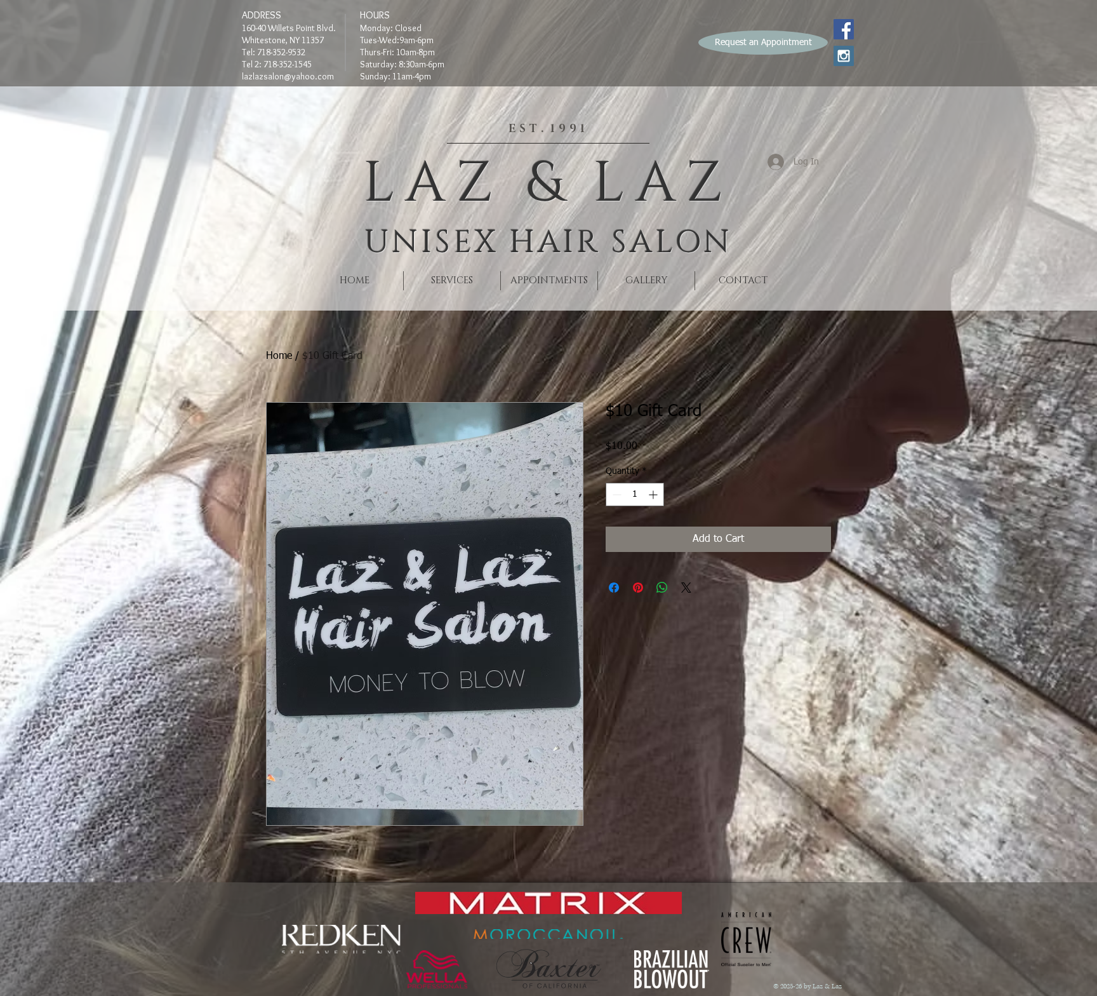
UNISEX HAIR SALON (548, 243)
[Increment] (654, 494)
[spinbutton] (634, 494)
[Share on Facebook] (614, 587)
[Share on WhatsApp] (662, 587)
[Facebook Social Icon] (844, 29)
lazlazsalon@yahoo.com (288, 76)
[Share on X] (686, 587)
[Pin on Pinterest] (638, 587)
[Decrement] (615, 494)
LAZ (433, 184)
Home (279, 356)
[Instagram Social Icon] (844, 56)
